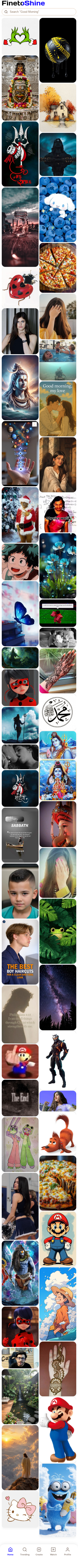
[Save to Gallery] (34, 30)
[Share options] (34, 23)
